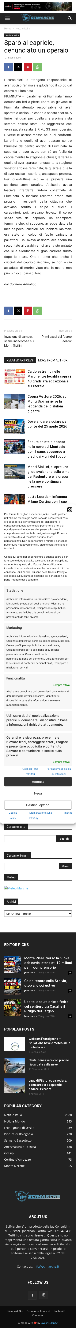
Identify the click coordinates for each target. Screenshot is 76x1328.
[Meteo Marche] (16, 888)
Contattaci (38, 1315)
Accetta (38, 781)
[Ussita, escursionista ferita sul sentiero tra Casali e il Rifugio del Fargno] (12, 1007)
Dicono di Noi (15, 1311)
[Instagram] (43, 1295)
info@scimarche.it (46, 1266)
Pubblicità (59, 1311)
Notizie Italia (22, 28)
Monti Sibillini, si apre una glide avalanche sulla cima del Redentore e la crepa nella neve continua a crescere (48, 476)
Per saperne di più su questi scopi (58, 771)
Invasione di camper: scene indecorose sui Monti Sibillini (19, 341)
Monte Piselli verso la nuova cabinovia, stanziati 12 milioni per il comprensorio (48, 963)
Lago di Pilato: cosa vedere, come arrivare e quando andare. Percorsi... (48, 1085)
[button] (70, 510)
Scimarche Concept (38, 1311)
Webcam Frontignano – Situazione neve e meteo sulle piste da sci (49, 1043)
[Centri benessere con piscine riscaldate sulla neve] (14, 1065)
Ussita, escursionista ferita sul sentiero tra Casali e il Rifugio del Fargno (46, 1006)
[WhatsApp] (37, 67)
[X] (18, 67)
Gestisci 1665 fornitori (30, 771)
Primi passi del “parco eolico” (57, 339)
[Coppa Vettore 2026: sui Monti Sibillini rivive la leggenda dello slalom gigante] (14, 401)
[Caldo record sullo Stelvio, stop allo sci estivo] (12, 986)
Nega (38, 793)
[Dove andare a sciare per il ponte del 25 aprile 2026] (14, 426)
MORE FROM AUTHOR (53, 360)
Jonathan (29, 972)
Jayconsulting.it (49, 1323)
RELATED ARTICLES (20, 360)
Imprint (68, 812)
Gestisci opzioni (38, 805)
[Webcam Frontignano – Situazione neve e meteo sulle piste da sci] (14, 1044)
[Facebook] (8, 67)
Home (7, 28)
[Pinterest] (28, 67)
